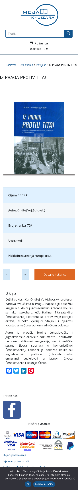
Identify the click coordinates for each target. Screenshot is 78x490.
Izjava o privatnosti (16, 461)
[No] (73, 478)
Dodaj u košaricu (55, 275)
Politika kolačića (44, 484)
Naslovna (11, 65)
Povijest (41, 65)
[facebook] (12, 409)
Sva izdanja (26, 65)
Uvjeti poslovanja (14, 455)
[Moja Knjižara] (39, 15)
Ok (28, 484)
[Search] (68, 34)
